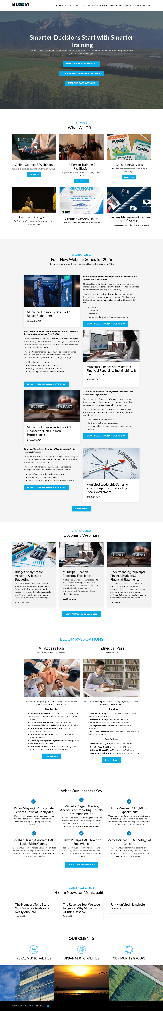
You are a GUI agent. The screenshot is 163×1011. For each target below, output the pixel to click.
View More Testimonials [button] (81, 865)
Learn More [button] (34, 174)
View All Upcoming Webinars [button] (81, 614)
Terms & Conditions (127, 1006)
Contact (137, 5)
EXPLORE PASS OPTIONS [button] (81, 83)
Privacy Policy (143, 1006)
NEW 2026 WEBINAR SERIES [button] (81, 63)
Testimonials (116, 5)
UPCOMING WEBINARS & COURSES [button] (81, 73)
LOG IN (146, 5)
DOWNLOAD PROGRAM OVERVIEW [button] (106, 324)
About (128, 5)
